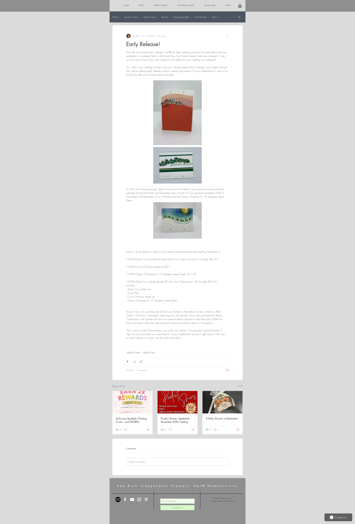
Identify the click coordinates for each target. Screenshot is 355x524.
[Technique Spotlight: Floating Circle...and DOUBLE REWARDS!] (132, 402)
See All (240, 385)
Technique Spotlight (181, 17)
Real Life (164, 17)
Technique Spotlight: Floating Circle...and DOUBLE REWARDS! (131, 420)
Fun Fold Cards (200, 17)
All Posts (115, 17)
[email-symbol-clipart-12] (118, 499)
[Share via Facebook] (127, 361)
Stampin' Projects (131, 17)
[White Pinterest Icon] (146, 499)
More (214, 17)
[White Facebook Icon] (125, 499)
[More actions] (227, 36)
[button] (240, 5)
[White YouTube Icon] (132, 499)
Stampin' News (149, 17)
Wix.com (231, 501)
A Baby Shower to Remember (222, 418)
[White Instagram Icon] (139, 499)
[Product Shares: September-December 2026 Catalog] (178, 402)
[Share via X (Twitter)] (134, 361)
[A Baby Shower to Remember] (222, 402)
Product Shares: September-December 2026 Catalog (175, 420)
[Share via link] (141, 361)
